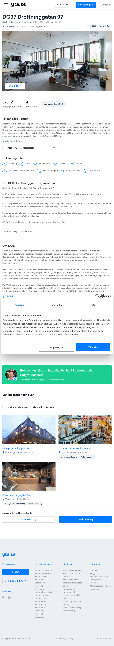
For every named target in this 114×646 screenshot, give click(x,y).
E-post (15, 571)
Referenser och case (99, 576)
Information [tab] (57, 305)
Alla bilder (14, 85)
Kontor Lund (40, 598)
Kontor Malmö (41, 576)
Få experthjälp (85, 4)
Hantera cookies (104, 638)
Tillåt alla (93, 347)
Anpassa (54, 347)
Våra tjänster (95, 579)
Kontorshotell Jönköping (41, 609)
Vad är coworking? (70, 579)
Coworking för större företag (71, 603)
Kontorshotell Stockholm (41, 581)
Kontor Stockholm (43, 570)
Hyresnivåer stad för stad (71, 597)
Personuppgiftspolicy (63, 638)
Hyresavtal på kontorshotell (68, 590)
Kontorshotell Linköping (41, 615)
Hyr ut (93, 582)
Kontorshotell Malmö (44, 592)
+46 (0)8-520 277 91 (15, 581)
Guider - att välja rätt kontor (71, 575)
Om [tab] (94, 305)
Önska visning (85, 519)
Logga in (106, 4)
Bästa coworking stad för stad (72, 584)
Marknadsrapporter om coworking (100, 587)
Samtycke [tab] (20, 305)
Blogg (92, 573)
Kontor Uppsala (42, 595)
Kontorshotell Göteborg (41, 587)
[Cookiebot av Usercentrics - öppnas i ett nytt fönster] (98, 296)
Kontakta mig (28, 519)
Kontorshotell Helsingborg (41, 603)
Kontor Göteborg (43, 573)
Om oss (93, 570)
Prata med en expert (71, 570)
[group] (29, 437)
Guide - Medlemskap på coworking (71, 609)
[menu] (6, 5)
